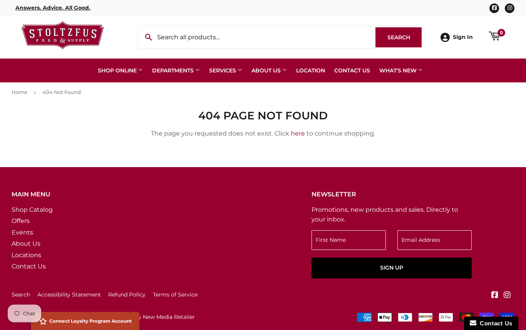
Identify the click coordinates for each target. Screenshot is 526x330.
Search (404, 37)
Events (22, 232)
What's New (398, 70)
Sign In (463, 37)
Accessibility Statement (69, 294)
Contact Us (352, 70)
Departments (173, 70)
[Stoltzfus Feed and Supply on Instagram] (507, 295)
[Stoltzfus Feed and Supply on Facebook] (494, 295)
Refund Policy (127, 294)
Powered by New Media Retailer (152, 317)
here (298, 133)
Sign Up (391, 267)
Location (310, 70)
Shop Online (118, 70)
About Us (266, 70)
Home (19, 92)
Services (223, 70)
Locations (26, 255)
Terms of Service (175, 294)
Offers (21, 220)
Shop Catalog (32, 209)
